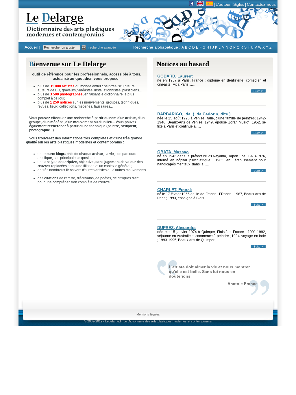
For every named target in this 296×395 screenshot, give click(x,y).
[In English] (200, 4)
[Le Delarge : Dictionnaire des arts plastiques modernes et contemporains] (52, 34)
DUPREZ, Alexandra (176, 227)
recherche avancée (102, 47)
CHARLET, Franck (174, 189)
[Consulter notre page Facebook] (191, 4)
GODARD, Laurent (175, 76)
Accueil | (32, 47)
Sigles (238, 4)
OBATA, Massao (173, 151)
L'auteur (223, 4)
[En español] (209, 4)
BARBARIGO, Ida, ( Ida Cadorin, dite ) (194, 114)
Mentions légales (148, 314)
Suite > (258, 91)
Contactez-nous (261, 4)
